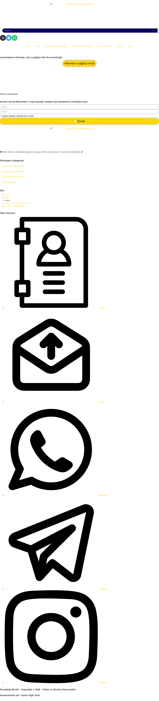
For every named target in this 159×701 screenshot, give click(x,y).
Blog (38, 46)
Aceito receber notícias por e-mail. (18, 116)
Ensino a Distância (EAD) (13, 166)
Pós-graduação (104, 46)
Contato (119, 46)
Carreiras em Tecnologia (82, 46)
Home (28, 46)
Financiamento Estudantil (56, 46)
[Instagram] (3, 38)
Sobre (130, 46)
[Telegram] (9, 38)
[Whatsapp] (14, 38)
